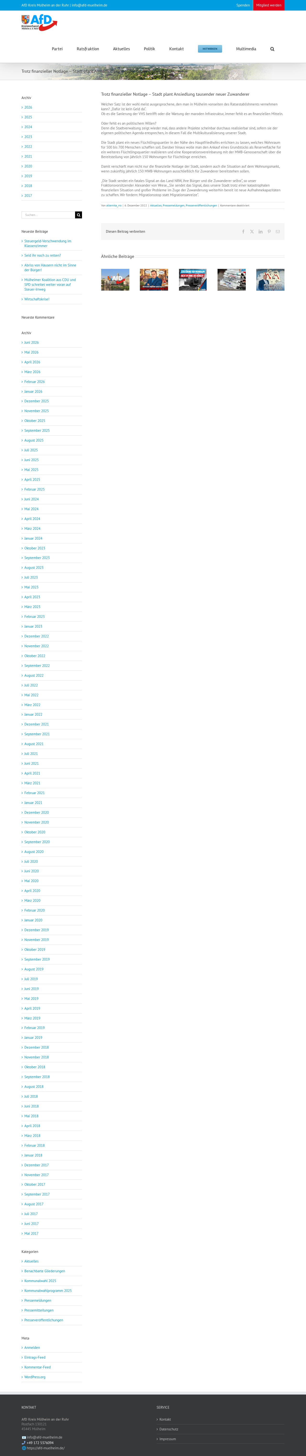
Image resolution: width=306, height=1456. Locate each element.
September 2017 (37, 1194)
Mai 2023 (31, 587)
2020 (28, 166)
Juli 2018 (31, 1096)
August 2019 (34, 969)
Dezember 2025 (36, 401)
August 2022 (34, 675)
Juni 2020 (31, 871)
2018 (28, 185)
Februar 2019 (34, 1027)
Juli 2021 (31, 753)
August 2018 (34, 1086)
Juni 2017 (31, 1223)
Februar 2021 (34, 793)
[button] (272, 48)
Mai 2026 (31, 352)
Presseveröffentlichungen (201, 205)
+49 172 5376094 (40, 1442)
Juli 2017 (31, 1214)
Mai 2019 (31, 998)
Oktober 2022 (34, 655)
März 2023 (32, 606)
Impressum (167, 1439)
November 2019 (36, 939)
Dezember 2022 (36, 636)
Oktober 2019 (34, 949)
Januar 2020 (33, 920)
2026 (28, 107)
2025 (28, 117)
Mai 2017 (31, 1233)
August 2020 (34, 851)
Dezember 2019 (36, 930)
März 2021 (32, 783)
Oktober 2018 (34, 1067)
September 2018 (37, 1076)
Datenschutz (168, 1429)
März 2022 (32, 705)
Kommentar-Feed (37, 1367)
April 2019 (32, 1008)
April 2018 (32, 1126)
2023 (28, 136)
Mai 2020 (31, 881)
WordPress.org (34, 1377)
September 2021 (37, 734)
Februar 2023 (34, 616)
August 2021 (34, 744)
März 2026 (32, 372)
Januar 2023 (33, 626)
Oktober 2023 (34, 548)
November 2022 (36, 646)
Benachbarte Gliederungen (44, 1271)
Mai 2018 (31, 1116)
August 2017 (34, 1204)
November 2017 (36, 1175)
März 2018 (32, 1135)
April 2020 (32, 890)
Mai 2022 (31, 695)
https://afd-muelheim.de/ (46, 1448)
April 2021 (32, 773)
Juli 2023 (31, 577)
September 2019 (37, 959)
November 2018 (36, 1057)
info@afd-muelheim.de (44, 1437)
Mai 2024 (31, 509)
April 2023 (32, 597)
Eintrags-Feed (34, 1357)
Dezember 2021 (36, 724)
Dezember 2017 (36, 1165)
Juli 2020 (31, 861)
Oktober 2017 (34, 1184)
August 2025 (34, 440)
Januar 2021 (33, 802)
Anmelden (32, 1347)
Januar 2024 (33, 538)
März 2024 (32, 528)
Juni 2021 (31, 763)
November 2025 (36, 411)
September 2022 (37, 665)
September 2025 (37, 430)
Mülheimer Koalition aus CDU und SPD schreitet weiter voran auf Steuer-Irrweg (50, 284)
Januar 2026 (33, 391)
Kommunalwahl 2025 (40, 1281)
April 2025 (32, 479)
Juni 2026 (31, 342)
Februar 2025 (34, 489)
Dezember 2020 (36, 812)
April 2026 (32, 362)
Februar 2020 (34, 910)
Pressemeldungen (174, 205)
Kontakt (165, 1419)
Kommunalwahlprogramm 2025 (48, 1290)
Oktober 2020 (34, 832)
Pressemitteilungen (39, 1310)
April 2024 (32, 518)
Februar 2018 (34, 1145)
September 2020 (37, 842)
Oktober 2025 (34, 420)
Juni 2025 (31, 460)
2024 (28, 127)
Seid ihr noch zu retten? (42, 255)
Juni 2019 (31, 988)
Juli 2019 (31, 979)
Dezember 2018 (36, 1047)
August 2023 (34, 567)
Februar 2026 (34, 381)
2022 (28, 146)
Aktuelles (156, 205)
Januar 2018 (33, 1155)
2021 (28, 156)
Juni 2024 (31, 499)
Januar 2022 (33, 714)
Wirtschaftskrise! (36, 299)
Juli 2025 (31, 450)
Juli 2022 (31, 685)
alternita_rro (113, 205)
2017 (28, 195)
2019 (28, 176)
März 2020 (32, 900)
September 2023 (37, 557)
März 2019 (32, 1018)
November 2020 (36, 822)
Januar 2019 (33, 1037)
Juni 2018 (31, 1106)
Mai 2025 (31, 469)
